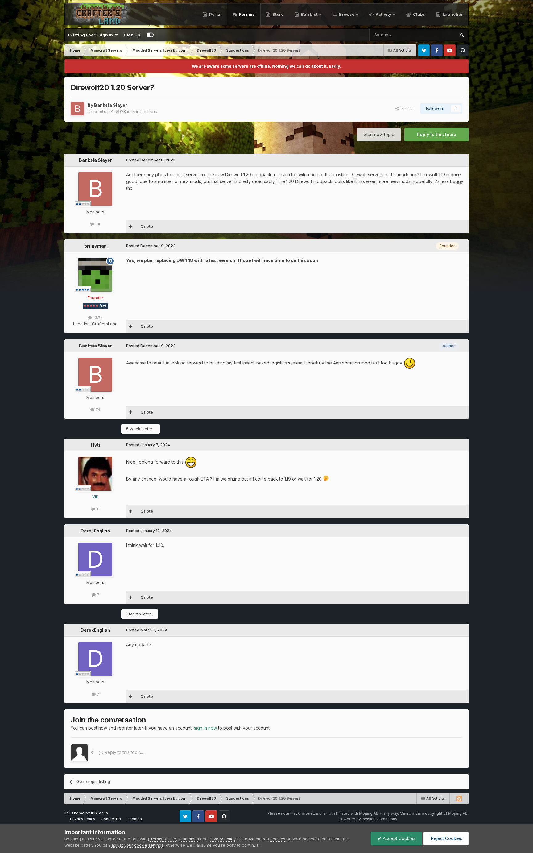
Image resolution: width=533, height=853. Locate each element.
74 (97, 223)
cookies (277, 838)
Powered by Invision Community (368, 819)
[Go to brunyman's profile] (95, 275)
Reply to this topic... (123, 752)
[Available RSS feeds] (459, 798)
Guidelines (189, 838)
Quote (146, 226)
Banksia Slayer (110, 105)
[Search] (462, 35)
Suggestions (144, 111)
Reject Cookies (446, 838)
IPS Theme (74, 813)
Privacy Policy (82, 819)
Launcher (452, 14)
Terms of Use (163, 838)
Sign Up (132, 34)
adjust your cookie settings (137, 845)
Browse (346, 14)
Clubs (418, 14)
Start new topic (379, 134)
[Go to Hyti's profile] (95, 474)
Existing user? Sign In (91, 34)
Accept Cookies (398, 838)
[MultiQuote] (131, 226)
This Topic (438, 34)
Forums (246, 14)
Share (406, 108)
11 (97, 508)
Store (277, 14)
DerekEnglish (95, 530)
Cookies (134, 819)
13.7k (97, 317)
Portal (214, 14)
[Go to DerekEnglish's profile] (95, 559)
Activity (383, 14)
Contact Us (111, 819)
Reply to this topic (436, 134)
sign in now (205, 727)
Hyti (95, 444)
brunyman (95, 245)
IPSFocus (99, 813)
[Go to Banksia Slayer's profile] (77, 108)
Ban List (309, 14)
